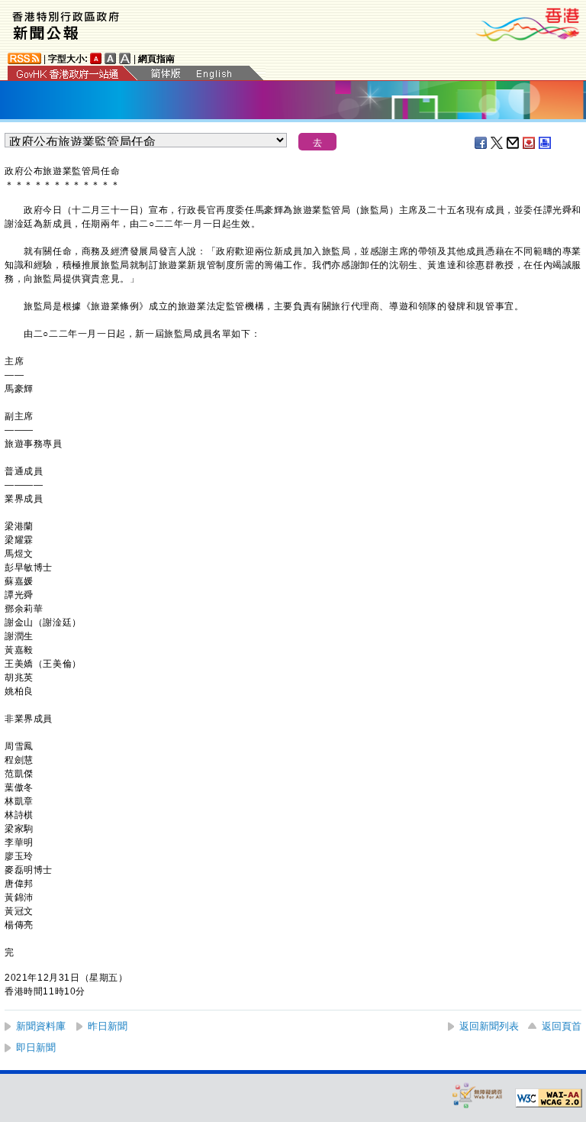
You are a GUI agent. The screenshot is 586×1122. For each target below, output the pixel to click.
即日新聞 (36, 1047)
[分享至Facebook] (481, 143)
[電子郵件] (513, 143)
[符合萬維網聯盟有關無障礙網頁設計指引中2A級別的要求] (548, 1098)
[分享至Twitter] (497, 143)
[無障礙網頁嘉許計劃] (477, 1095)
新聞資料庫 (41, 1026)
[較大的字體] (111, 58)
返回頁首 (561, 1026)
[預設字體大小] (96, 58)
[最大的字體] (125, 58)
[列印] (545, 143)
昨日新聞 (107, 1026)
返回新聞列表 (489, 1026)
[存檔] (529, 143)
